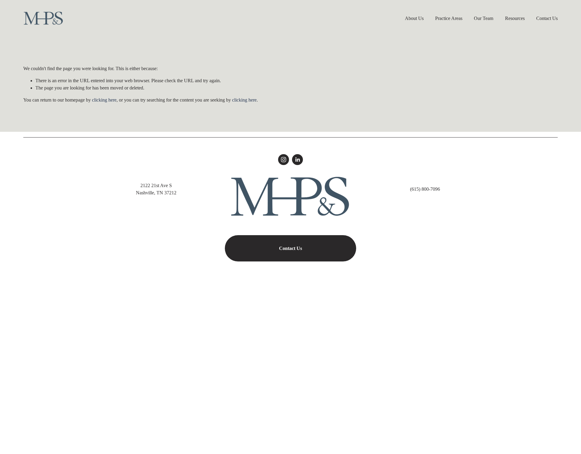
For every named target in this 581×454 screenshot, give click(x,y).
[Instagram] (283, 159)
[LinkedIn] (297, 159)
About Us (414, 18)
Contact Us (547, 18)
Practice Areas (448, 18)
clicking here (104, 99)
